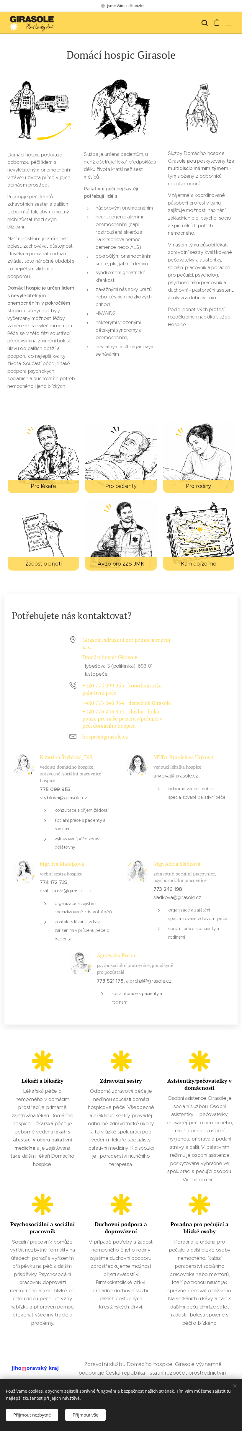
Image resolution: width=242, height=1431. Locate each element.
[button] (204, 22)
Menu (229, 23)
